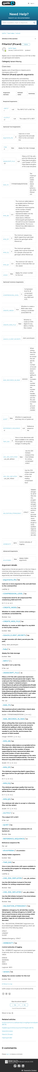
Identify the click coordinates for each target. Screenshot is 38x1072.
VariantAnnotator (7, 1031)
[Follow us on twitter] (15, 1066)
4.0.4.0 (18, 33)
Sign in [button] (32, 3)
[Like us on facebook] (19, 1066)
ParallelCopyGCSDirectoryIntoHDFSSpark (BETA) (17, 1028)
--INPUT (5, 108)
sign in (8, 1054)
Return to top (7, 984)
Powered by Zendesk (30, 1070)
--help (5, 147)
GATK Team (12, 48)
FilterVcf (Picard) (7, 1034)
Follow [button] (26, 44)
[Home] (8, 3)
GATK (4, 33)
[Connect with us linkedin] (23, 1066)
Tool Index (10, 33)
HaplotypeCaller (7, 1038)
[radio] (14, 1004)
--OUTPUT (6, 117)
